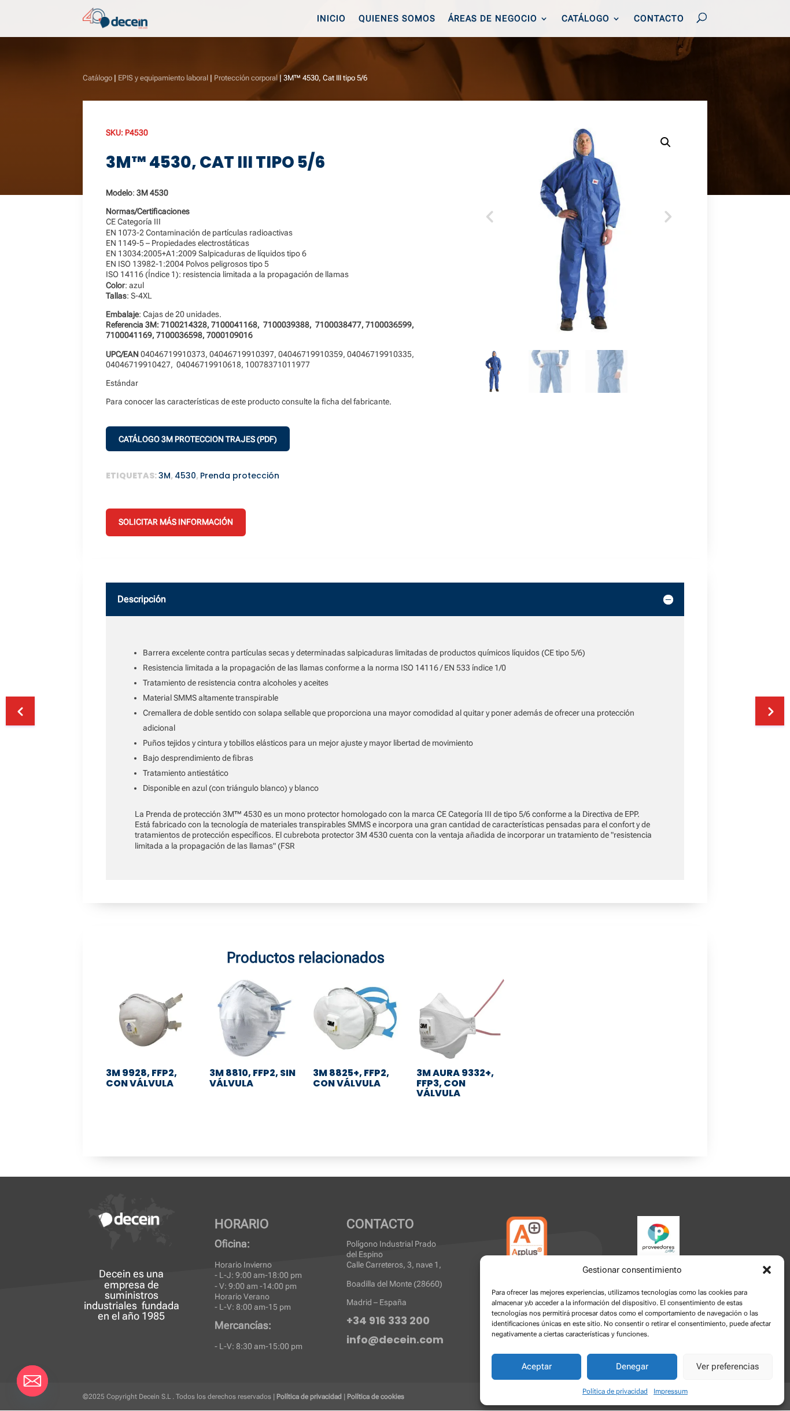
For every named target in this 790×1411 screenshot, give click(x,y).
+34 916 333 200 (388, 1320)
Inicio (331, 19)
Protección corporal (246, 77)
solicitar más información (176, 521)
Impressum (671, 1391)
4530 (185, 475)
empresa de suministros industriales (121, 1295)
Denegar (632, 1366)
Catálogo (586, 19)
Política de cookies (375, 1396)
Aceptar (537, 1366)
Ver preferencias (727, 1366)
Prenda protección (239, 475)
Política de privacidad (615, 1391)
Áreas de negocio (492, 19)
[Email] (32, 1381)
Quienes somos (397, 19)
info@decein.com (395, 1339)
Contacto (659, 19)
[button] (767, 1270)
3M (164, 475)
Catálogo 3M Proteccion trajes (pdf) (198, 439)
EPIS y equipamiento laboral (163, 77)
